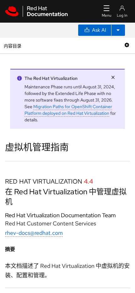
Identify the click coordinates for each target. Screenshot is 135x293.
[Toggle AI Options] (118, 30)
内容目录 (12, 45)
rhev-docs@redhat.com (34, 232)
